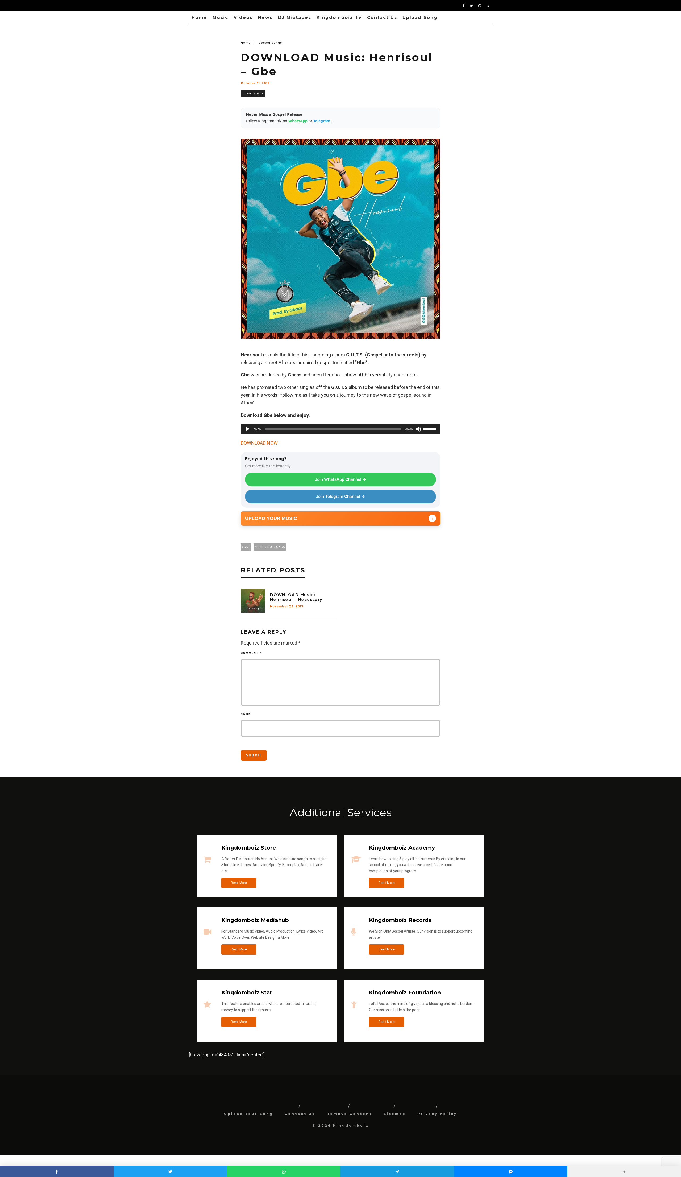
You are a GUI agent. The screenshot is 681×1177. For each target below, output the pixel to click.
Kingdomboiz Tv (339, 17)
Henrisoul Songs (270, 547)
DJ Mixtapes (294, 17)
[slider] (430, 428)
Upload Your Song (248, 1114)
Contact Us (382, 17)
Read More (239, 883)
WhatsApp (298, 120)
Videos (243, 17)
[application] (340, 429)
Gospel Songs (253, 93)
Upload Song (420, 17)
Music (221, 17)
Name (246, 713)
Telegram (322, 120)
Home (199, 17)
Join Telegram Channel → (340, 496)
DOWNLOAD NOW (259, 443)
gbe (247, 547)
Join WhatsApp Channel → (340, 479)
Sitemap (395, 1114)
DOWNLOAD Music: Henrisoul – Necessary (296, 597)
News (265, 17)
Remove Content (349, 1114)
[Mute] (418, 429)
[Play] (247, 429)
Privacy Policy (437, 1114)
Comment (251, 652)
